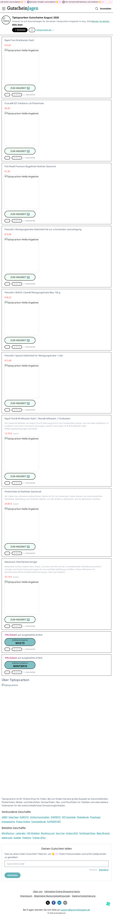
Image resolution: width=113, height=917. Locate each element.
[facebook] (54, 902)
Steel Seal (13, 817)
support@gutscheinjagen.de (75, 909)
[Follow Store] (32, 30)
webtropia (7, 837)
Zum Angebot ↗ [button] (20, 88)
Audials (17, 837)
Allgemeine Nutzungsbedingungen (52, 895)
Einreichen (21, 30)
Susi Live (60, 833)
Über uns (38, 891)
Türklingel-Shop (87, 833)
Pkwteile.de (83, 817)
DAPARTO (56, 817)
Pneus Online (23, 821)
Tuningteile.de (38, 821)
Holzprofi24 (72, 833)
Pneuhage (95, 817)
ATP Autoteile (69, 817)
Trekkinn (26, 837)
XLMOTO (24, 817)
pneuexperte (8, 821)
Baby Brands (103, 833)
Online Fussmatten (40, 817)
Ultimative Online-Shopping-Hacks (62, 891)
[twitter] (48, 902)
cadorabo (21, 833)
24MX (4, 817)
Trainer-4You (39, 837)
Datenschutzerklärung (83, 895)
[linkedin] (59, 902)
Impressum (26, 895)
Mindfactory (8, 833)
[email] (65, 902)
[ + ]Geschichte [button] (29, 95)
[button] (7, 94)
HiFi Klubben (33, 833)
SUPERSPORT (54, 821)
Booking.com (48, 833)
